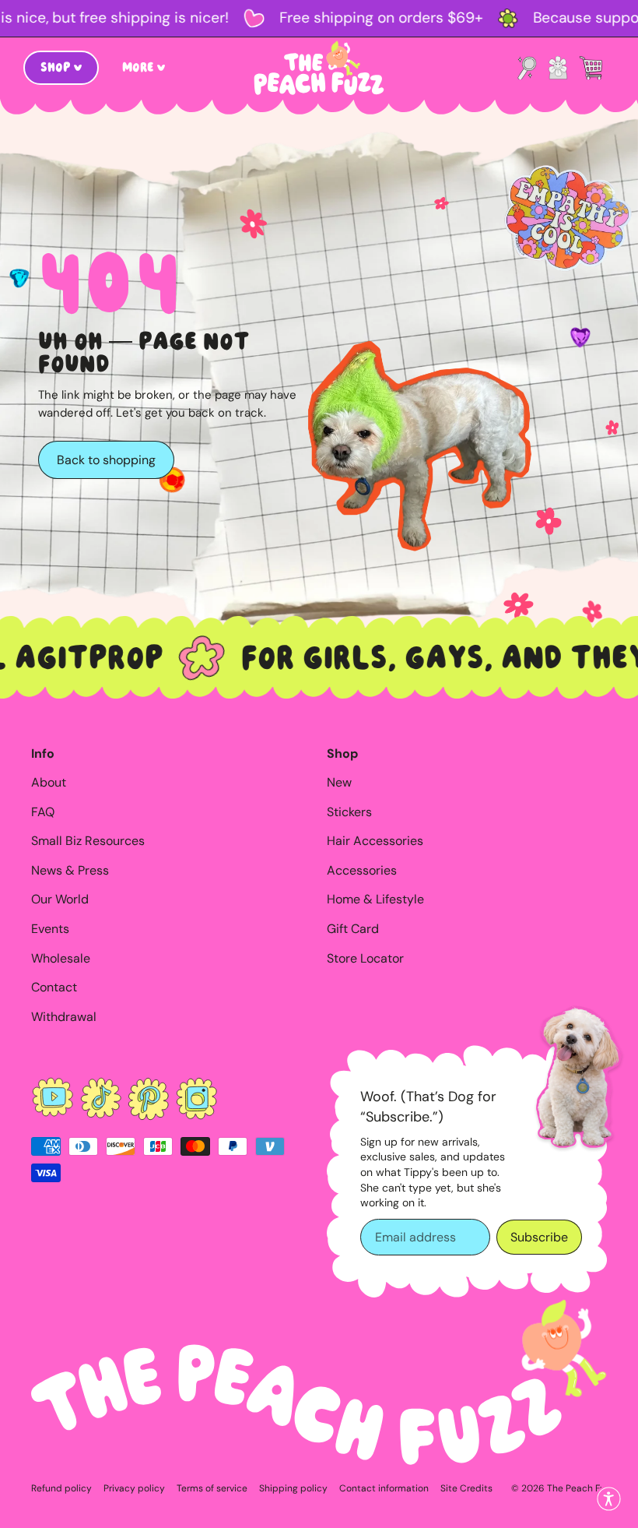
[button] (608, 1498)
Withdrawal (63, 1016)
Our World (60, 899)
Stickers (349, 811)
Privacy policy (134, 1488)
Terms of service (212, 1488)
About (48, 782)
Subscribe (539, 1237)
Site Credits (466, 1488)
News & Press (70, 870)
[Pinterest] (148, 1098)
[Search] (527, 68)
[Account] (558, 68)
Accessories (362, 870)
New (339, 782)
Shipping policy (293, 1488)
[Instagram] (197, 1098)
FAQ (42, 811)
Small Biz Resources (88, 840)
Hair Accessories (375, 840)
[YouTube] (53, 1098)
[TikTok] (101, 1098)
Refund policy (61, 1488)
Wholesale (60, 958)
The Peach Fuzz (581, 1488)
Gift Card (353, 928)
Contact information (384, 1488)
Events (50, 928)
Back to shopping (106, 459)
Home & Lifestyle (375, 899)
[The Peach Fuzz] (319, 67)
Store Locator (365, 958)
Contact (54, 987)
